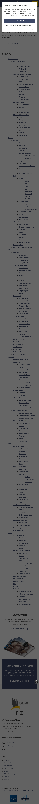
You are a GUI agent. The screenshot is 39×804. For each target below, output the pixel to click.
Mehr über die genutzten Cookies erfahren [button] (18, 25)
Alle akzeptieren (19, 21)
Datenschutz (31, 30)
